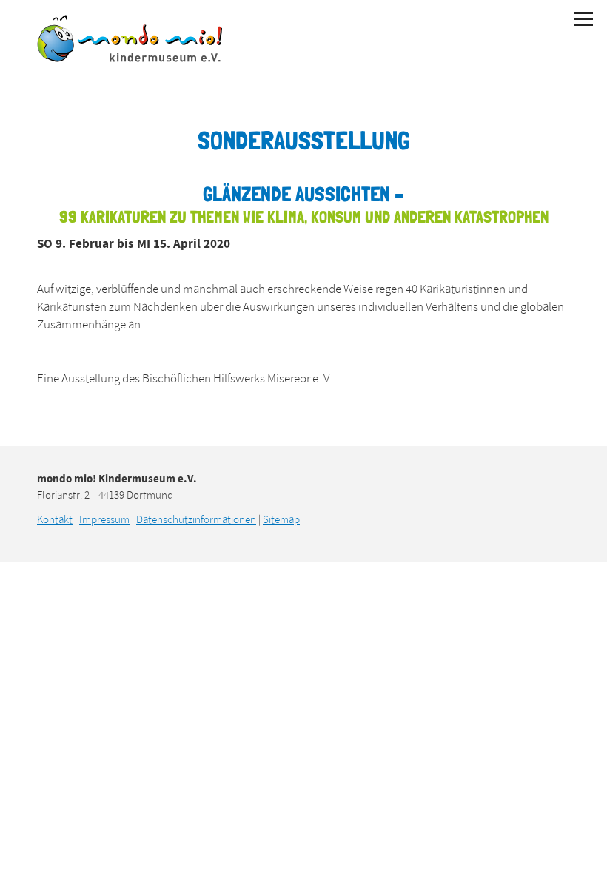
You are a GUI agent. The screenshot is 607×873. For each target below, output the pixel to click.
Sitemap (281, 519)
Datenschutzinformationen (196, 519)
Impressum (104, 519)
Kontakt (55, 519)
